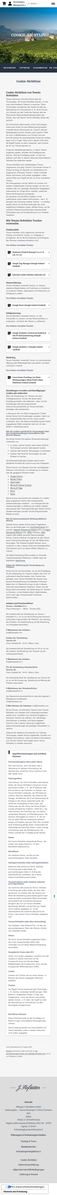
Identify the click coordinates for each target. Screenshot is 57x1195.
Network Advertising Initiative (25, 529)
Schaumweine (40, 68)
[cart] (4, 4)
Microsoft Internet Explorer (21, 485)
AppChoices (20, 560)
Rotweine (25, 68)
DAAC (29, 532)
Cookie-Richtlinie (29, 1160)
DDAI (43, 532)
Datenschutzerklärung (28, 1164)
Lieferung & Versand (28, 1174)
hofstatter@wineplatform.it (28, 1151)
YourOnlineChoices (37, 527)
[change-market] (20, 3)
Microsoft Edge (16, 488)
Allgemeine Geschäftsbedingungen (28, 1169)
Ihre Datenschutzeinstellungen (27, 1186)
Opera (12, 494)
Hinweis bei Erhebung (15, 1191)
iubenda (8, 1051)
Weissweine (10, 68)
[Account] (10, 4)
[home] (32, 3)
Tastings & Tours (28, 1141)
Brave (12, 491)
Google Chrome (16, 476)
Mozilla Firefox (16, 479)
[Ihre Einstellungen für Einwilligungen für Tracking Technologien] (54, 896)
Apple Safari (15, 482)
